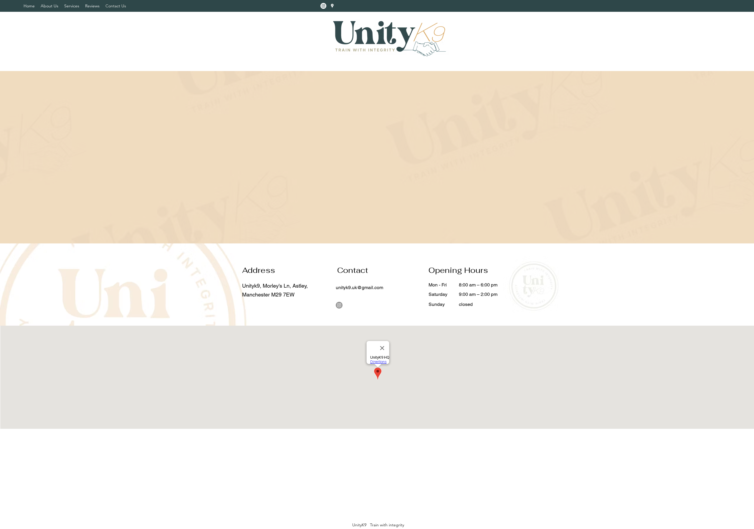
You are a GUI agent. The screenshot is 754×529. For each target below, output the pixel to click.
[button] (71, 5)
